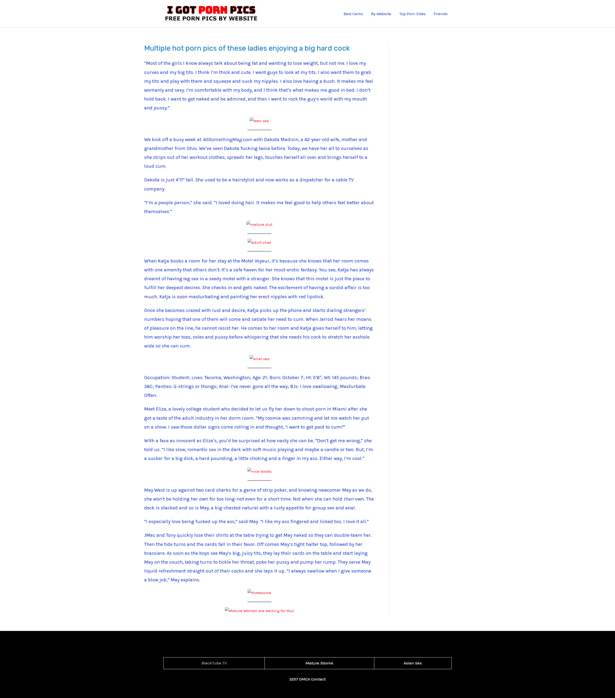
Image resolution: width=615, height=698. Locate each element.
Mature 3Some (319, 663)
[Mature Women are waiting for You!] (259, 610)
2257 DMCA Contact (307, 679)
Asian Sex (413, 663)
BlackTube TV (214, 663)
